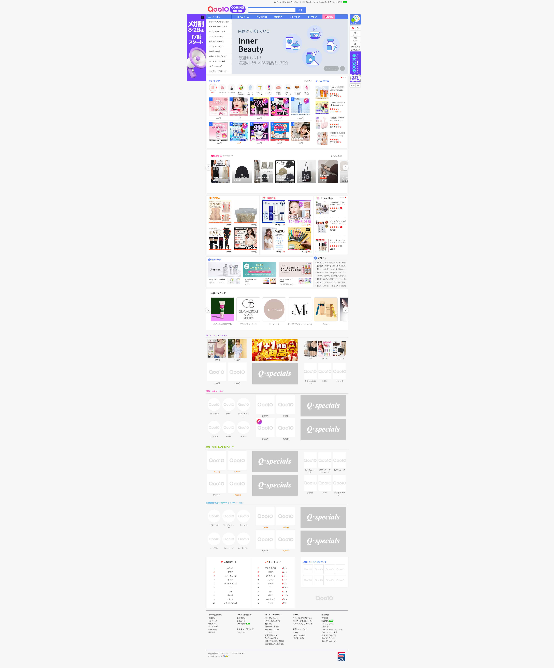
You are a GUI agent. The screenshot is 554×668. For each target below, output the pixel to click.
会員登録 (211, 618)
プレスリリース (328, 624)
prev (208, 167)
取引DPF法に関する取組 (274, 641)
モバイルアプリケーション (303, 624)
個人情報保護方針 (272, 627)
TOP (352, 86)
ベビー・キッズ (215, 66)
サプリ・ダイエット (217, 31)
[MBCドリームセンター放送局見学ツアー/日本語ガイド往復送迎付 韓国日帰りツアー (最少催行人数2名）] (340, 569)
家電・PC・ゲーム (216, 41)
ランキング (214, 80)
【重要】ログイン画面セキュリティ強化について (332, 279)
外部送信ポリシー (272, 629)
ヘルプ (315, 2)
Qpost (308, 2)
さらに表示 (307, 81)
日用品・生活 (214, 51)
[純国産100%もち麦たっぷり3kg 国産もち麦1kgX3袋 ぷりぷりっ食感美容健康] (245, 216)
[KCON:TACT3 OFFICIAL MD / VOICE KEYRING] (308, 569)
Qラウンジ (241, 633)
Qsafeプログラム (271, 638)
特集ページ (216, 260)
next (345, 167)
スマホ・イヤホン (216, 46)
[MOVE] (328, 16)
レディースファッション (219, 22)
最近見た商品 (298, 638)
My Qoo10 (287, 2)
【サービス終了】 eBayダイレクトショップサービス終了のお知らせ (332, 272)
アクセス (268, 632)
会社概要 (325, 618)
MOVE (216, 155)
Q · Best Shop (327, 198)
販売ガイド (241, 621)
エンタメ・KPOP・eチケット (220, 71)
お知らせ (322, 258)
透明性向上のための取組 (274, 644)
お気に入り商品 (299, 635)
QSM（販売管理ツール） (303, 618)
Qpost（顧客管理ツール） (303, 621)
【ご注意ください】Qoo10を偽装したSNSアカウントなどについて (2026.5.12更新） (332, 266)
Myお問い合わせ (271, 618)
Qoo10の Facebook (329, 635)
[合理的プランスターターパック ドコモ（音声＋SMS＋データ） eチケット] (340, 580)
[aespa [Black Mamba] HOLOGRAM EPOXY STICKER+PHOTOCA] (319, 569)
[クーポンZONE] (324, 598)
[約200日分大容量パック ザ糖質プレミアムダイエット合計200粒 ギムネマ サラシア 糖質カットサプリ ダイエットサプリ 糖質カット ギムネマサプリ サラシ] (245, 239)
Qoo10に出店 (325, 2)
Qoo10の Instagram (329, 641)
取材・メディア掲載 (329, 632)
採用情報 (325, 621)
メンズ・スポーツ (216, 36)
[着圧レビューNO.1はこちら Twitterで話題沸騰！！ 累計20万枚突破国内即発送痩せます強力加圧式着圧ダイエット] (220, 239)
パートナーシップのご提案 (332, 629)
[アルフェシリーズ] (295, 269)
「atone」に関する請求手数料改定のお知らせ (332, 276)
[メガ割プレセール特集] (259, 269)
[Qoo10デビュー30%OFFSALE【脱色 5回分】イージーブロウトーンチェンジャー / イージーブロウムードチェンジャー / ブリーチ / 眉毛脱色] (299, 212)
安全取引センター (272, 635)
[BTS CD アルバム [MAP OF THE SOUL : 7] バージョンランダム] (329, 569)
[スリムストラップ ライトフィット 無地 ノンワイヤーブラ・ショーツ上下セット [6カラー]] (273, 241)
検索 (300, 10)
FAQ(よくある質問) (272, 621)
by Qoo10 (228, 155)
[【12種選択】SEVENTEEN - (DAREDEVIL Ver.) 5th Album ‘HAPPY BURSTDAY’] (319, 580)
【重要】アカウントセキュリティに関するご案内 (332, 286)
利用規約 (268, 624)
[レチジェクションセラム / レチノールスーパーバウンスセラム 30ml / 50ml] (273, 212)
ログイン (277, 2)
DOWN (358, 85)
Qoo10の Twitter (328, 638)
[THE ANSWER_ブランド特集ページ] (224, 269)
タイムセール (322, 80)
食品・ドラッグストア (218, 56)
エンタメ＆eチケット (318, 562)
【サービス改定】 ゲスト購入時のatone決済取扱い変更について (332, 269)
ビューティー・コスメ (218, 27)
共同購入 (216, 198)
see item (312, 343)
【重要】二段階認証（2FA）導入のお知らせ (332, 282)
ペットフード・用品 (217, 61)
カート (299, 2)
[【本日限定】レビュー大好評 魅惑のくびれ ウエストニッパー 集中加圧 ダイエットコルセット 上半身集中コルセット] (220, 212)
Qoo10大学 (337, 2)
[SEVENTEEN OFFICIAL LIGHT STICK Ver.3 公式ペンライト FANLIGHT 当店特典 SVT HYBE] (308, 580)
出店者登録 (241, 618)
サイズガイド (355, 49)
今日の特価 (271, 198)
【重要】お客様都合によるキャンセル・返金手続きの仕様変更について (332, 263)
